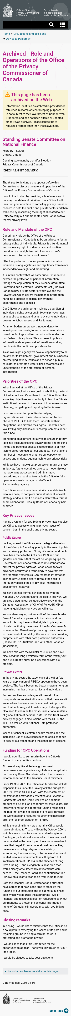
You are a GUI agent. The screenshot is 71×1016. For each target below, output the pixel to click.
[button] (35, 25)
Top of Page (56, 1010)
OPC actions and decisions (29, 33)
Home (6, 33)
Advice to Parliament (18, 38)
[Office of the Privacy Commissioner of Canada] (35, 10)
